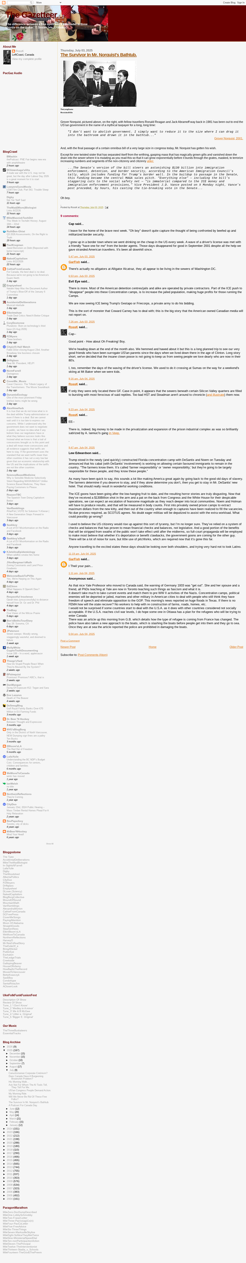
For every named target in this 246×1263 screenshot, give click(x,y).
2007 (10, 1188)
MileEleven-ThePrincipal (16, 1243)
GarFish (74, 262)
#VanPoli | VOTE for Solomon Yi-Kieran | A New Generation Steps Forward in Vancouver (28, 514)
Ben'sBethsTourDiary (20, 620)
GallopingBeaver (12, 963)
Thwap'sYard (14, 660)
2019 (10, 1146)
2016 (10, 1156)
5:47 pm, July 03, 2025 (82, 256)
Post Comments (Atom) (93, 654)
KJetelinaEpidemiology (21, 551)
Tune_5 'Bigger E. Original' (18, 1016)
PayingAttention (12, 920)
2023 (10, 1132)
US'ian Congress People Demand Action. (30, 1090)
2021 (10, 1139)
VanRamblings (15, 508)
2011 (10, 1174)
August (14, 1066)
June (12, 1108)
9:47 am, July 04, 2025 (82, 447)
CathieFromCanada (18, 268)
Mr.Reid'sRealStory (14, 943)
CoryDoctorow (15, 322)
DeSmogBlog (15, 705)
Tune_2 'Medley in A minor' (18, 1008)
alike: (150, 161)
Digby (10, 197)
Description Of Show (14, 999)
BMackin (12, 156)
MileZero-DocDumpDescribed (20, 1212)
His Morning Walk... (19, 1082)
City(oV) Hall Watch (18, 346)
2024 (10, 1128)
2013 (10, 1167)
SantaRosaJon (11, 983)
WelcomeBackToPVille (20, 575)
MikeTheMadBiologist (15, 862)
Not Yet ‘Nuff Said (16, 200)
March (13, 1118)
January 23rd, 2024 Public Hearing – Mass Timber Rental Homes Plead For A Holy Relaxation (28, 810)
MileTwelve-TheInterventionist (20, 1246)
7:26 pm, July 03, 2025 (82, 321)
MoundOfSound (12, 900)
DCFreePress (10, 914)
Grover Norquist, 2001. (228, 138)
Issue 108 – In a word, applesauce (25, 653)
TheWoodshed (11, 874)
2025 (10, 1050)
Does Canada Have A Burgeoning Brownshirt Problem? (26, 1077)
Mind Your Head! (15, 834)
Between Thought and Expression (24, 722)
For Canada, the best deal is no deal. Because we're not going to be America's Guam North (28, 275)
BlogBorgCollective (13, 897)
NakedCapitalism (17, 258)
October (14, 1060)
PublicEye (8, 951)
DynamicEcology (17, 394)
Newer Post (68, 646)
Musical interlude (15, 305)
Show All (49, 844)
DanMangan (14, 684)
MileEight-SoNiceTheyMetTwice (21, 1235)
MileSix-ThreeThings (14, 1229)
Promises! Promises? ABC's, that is (25, 677)
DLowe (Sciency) (12, 891)
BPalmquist (14, 674)
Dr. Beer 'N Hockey (18, 719)
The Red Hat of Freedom (19, 749)
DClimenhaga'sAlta (18, 170)
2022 (10, 1135)
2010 (10, 1177)
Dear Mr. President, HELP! (20, 363)
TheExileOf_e (10, 946)
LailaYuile (13, 756)
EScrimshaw (14, 312)
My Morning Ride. (18, 1093)
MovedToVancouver (14, 972)
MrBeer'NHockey (17, 831)
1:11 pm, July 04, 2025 (82, 573)
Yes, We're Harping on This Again (24, 578)
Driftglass (13, 360)
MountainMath (11, 902)
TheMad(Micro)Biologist (21, 207)
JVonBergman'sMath (19, 562)
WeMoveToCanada (18, 773)
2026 (10, 1046)
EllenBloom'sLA (12, 931)
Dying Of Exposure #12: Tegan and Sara (28, 687)
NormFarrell (14, 370)
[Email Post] (106, 207)
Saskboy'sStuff (16, 538)
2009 (10, 1181)
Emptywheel (14, 285)
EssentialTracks (12, 1033)
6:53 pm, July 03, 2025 (82, 276)
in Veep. (114, 433)
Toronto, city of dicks (18, 824)
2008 (10, 1184)
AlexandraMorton (13, 908)
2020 (10, 1142)
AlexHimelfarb (15, 408)
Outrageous (13, 373)
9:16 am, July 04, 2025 (82, 378)
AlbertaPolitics (11, 877)
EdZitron (12, 586)
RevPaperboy (15, 821)
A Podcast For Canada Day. (23, 1105)
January (14, 1125)
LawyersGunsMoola (19, 186)
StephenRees (10, 928)
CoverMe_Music (16, 381)
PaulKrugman (15, 245)
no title (10, 786)
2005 (10, 1195)
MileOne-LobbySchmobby (17, 1215)
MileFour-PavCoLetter (15, 1223)
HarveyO (8, 940)
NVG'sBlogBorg (16, 729)
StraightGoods (11, 925)
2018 (10, 1149)
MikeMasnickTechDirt (20, 217)
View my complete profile (27, 59)
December (15, 1053)
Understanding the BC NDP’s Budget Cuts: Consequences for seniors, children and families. (26, 762)
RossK (73, 327)
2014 (10, 1163)
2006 (10, 1191)
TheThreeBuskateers (15, 1030)
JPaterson (13, 630)
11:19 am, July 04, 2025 (82, 553)
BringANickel (10, 948)
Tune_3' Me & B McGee (16, 1011)
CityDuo (12, 804)
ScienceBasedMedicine (21, 474)
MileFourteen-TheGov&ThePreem (22, 1252)
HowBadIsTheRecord (15, 969)
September (16, 1063)
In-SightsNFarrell (12, 865)
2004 (10, 1198)
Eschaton (8, 954)
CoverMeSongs (12, 917)
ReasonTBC (14, 494)
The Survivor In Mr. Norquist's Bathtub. (99, 54)
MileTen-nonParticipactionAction (21, 1240)
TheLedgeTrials (12, 957)
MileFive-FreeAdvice (14, 1226)
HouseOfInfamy (12, 966)
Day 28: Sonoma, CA (18, 623)
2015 (10, 1160)
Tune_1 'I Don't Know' (15, 1005)
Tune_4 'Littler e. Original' (17, 1014)
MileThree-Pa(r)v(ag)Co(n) (18, 1220)
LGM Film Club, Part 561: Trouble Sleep (27, 189)
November (15, 1056)
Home (152, 646)
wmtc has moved (15, 776)
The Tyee (8, 856)
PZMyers (12, 336)
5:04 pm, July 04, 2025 (82, 634)
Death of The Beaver (17, 698)
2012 (10, 1170)
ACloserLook (10, 986)
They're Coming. (15, 797)
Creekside (8, 960)
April (12, 1115)
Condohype (9, 980)
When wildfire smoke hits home (23, 555)
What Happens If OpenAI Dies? (23, 589)
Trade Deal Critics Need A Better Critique (28, 315)
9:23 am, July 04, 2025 (82, 409)
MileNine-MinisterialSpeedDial (20, 1238)
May (12, 1112)
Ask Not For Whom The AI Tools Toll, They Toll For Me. (28, 1086)
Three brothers (14, 339)
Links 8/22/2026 (15, 261)
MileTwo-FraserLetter (15, 1217)
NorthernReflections (19, 794)
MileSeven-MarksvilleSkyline (19, 1232)
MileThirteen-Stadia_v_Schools (20, 1249)
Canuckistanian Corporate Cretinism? (28, 1073)
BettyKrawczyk (11, 974)
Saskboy (12, 524)
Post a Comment (70, 641)
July (12, 1070)
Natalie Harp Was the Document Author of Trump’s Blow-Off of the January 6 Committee (27, 291)
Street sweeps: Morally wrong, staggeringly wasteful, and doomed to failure (26, 636)
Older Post (236, 646)
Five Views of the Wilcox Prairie (23, 613)
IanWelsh (12, 783)
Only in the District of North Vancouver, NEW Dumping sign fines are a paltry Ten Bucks (27, 735)
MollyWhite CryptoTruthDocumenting (22, 649)
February (14, 1122)
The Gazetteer (31, 14)
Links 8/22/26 (14, 210)
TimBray (12, 610)
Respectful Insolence (20, 596)
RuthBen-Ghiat (16, 231)
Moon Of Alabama (13, 923)
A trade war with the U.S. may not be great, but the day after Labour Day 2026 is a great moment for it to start (28, 176)
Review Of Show (12, 1002)
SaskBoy (8, 977)
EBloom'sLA (14, 746)
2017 (10, 1153)
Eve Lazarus (14, 695)
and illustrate (215, 394)
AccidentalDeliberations (21, 302)
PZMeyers (9, 882)
